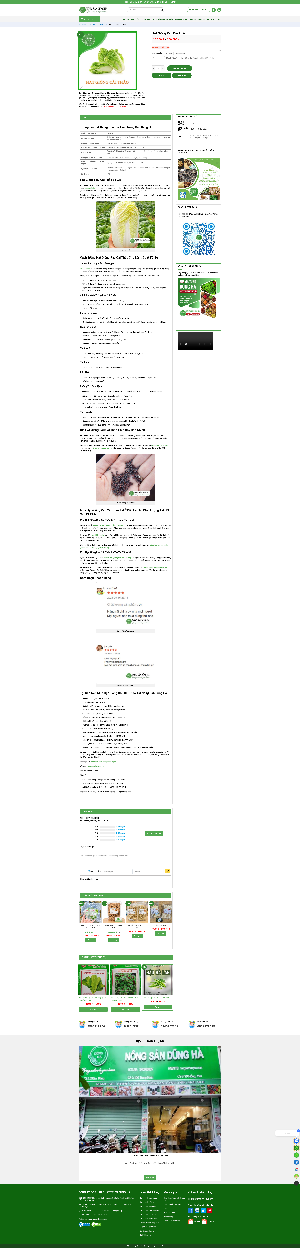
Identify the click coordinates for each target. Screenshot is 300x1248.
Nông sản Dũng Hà (160, 445)
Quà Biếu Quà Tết (160, 19)
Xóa (220, 51)
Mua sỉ (161, 75)
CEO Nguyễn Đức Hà (172, 1204)
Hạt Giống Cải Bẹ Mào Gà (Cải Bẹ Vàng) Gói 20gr (92, 999)
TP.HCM (211, 1222)
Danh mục (146, 19)
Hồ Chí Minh (202, 129)
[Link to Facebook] (190, 1210)
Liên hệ (167, 1208)
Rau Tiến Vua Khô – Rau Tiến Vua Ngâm (90, 926)
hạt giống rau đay (102, 547)
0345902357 (169, 1026)
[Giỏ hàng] (219, 10)
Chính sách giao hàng (148, 1198)
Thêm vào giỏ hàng (179, 68)
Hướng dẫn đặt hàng (148, 1227)
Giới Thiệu (134, 19)
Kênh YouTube (169, 1213)
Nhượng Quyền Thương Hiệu (201, 19)
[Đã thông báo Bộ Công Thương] (84, 1224)
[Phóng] (81, 88)
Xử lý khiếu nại (145, 1235)
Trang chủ (82, 24)
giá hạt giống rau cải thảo (102, 448)
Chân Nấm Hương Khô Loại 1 (113, 926)
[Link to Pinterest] (209, 1210)
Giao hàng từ (157, 53)
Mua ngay (91, 940)
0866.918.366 (204, 1198)
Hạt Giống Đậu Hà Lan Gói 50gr (156, 998)
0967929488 (206, 1026)
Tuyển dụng (168, 1217)
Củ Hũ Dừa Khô (160, 925)
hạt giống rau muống (157, 545)
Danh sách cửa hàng (172, 1221)
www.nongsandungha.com (96, 1219)
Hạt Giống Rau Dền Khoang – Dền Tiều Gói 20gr (124, 999)
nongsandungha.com (96, 766)
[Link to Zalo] (197, 1210)
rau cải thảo (90, 188)
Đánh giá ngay (154, 834)
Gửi (167, 871)
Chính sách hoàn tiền (148, 1206)
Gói (153, 58)
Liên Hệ (218, 19)
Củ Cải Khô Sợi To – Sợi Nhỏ (137, 926)
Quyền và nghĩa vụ (147, 1231)
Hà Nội (193, 129)
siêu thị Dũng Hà (97, 535)
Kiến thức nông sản (178, 19)
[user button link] (214, 10)
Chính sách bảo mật (148, 1214)
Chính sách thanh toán (148, 1218)
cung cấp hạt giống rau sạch (155, 567)
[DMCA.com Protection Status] (96, 1224)
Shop (89, 24)
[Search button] (162, 9)
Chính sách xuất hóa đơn (149, 1210)
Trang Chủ (124, 19)
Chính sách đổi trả (147, 1202)
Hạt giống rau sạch (100, 24)
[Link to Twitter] (203, 1210)
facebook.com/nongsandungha (103, 762)
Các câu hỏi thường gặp (149, 1223)
